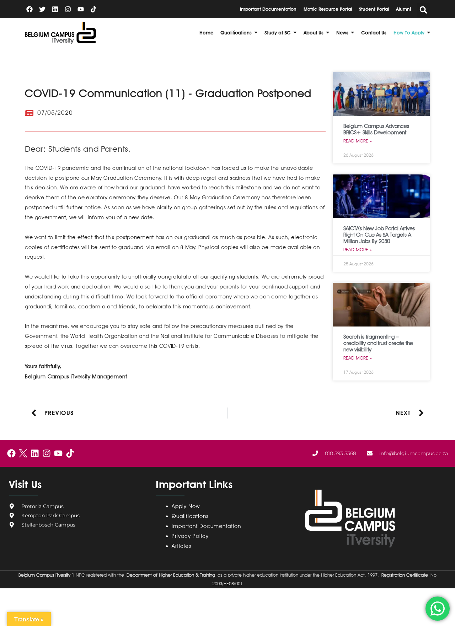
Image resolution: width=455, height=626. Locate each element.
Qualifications (190, 516)
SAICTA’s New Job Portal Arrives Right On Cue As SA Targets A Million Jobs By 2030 (379, 234)
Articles (181, 546)
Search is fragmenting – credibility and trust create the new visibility (378, 343)
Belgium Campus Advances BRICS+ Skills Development (376, 129)
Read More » (357, 141)
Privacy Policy (192, 536)
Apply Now (186, 506)
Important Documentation (206, 526)
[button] (423, 10)
